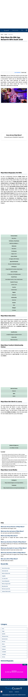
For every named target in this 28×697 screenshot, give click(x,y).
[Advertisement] (14, 14)
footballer (4, 651)
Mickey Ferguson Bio (6, 583)
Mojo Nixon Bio (5, 586)
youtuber (4, 654)
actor (3, 628)
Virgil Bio (3, 576)
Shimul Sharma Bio (6, 568)
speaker (3, 633)
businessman (4, 638)
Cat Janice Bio (5, 578)
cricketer (4, 646)
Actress (3, 656)
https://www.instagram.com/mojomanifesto (14, 482)
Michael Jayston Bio (6, 588)
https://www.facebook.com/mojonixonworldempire (14, 487)
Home (2, 34)
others (3, 644)
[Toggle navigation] (26, 30)
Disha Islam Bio (5, 570)
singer (5, 34)
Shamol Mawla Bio (5, 581)
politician (4, 649)
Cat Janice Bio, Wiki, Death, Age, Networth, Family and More (13, 679)
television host (5, 636)
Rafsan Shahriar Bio (6, 573)
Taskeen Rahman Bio (6, 591)
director (3, 641)
